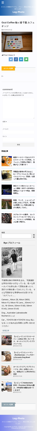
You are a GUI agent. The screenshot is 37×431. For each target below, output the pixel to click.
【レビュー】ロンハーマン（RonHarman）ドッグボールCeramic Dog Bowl (23, 354)
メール (5, 129)
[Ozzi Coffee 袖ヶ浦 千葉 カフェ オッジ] (21, 59)
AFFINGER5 (22, 428)
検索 (3, 232)
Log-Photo (18, 12)
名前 (5, 121)
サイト (5, 136)
